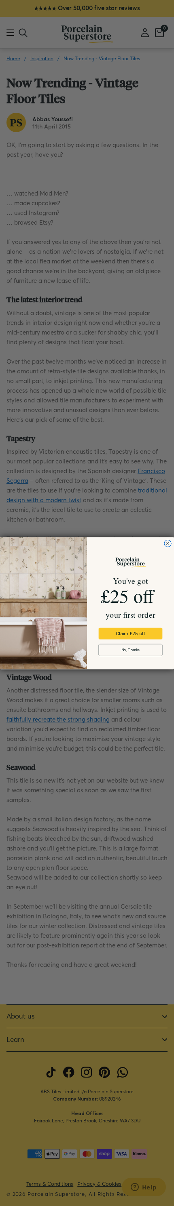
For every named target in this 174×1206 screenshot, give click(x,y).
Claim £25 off (130, 633)
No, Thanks (130, 650)
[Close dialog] (167, 543)
